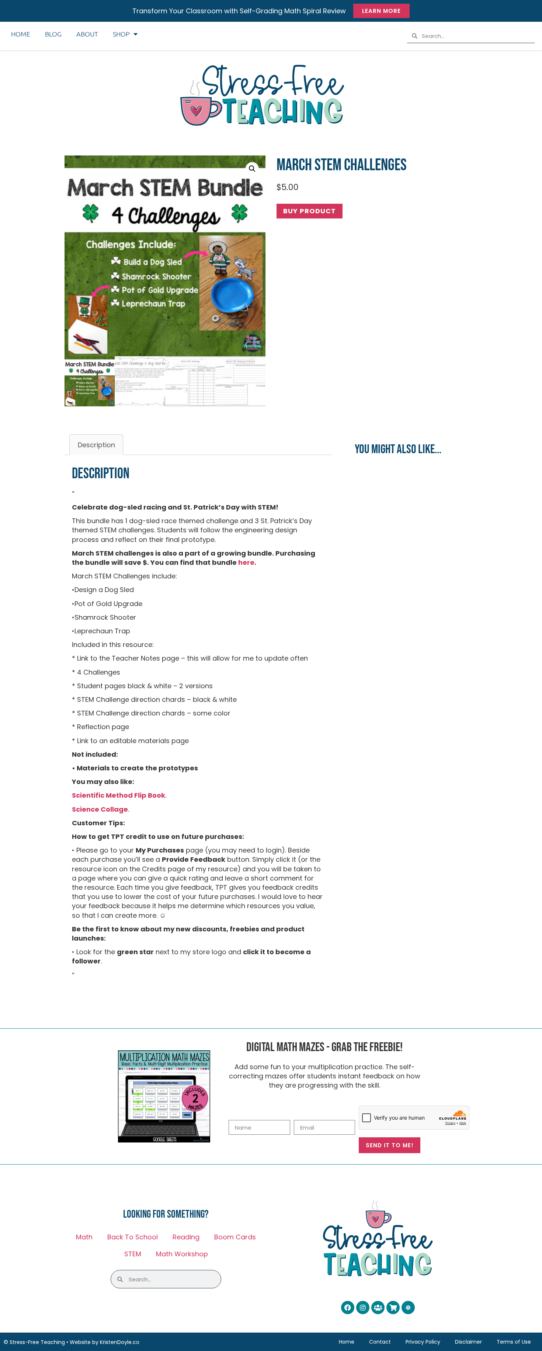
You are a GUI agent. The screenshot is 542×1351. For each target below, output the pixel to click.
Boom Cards (235, 1237)
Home (20, 33)
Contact (380, 1341)
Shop (121, 33)
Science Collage (100, 809)
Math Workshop (182, 1254)
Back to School (132, 1237)
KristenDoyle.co (119, 1342)
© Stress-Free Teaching (34, 1342)
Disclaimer (468, 1341)
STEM (132, 1254)
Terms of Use (514, 1341)
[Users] (378, 1307)
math (84, 1237)
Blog (53, 33)
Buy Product (309, 211)
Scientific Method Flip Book (118, 795)
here (246, 562)
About (87, 33)
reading (186, 1237)
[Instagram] (362, 1307)
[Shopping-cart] (393, 1307)
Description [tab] (96, 444)
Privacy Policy (423, 1341)
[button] (252, 168)
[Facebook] (347, 1307)
